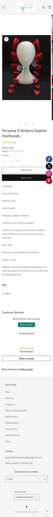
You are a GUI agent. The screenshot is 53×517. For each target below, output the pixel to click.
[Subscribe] (45, 479)
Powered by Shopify (32, 512)
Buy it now (26, 177)
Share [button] (7, 293)
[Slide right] (32, 124)
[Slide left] (21, 124)
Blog (7, 441)
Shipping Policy (12, 423)
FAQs (4, 284)
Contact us (10, 404)
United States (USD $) (24, 497)
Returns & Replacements (16, 410)
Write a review (26, 324)
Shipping (5, 151)
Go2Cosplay (23, 512)
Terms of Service (12, 435)
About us (9, 398)
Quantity (5, 155)
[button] (3, 7)
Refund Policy (11, 416)
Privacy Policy (11, 429)
